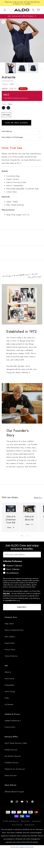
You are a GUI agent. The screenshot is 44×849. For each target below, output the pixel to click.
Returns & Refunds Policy (14, 630)
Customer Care (11, 617)
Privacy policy (36, 821)
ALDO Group (10, 691)
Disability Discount (11, 762)
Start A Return (10, 636)
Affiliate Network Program (14, 791)
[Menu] (4, 10)
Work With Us (10, 785)
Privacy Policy (10, 649)
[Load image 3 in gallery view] (33, 68)
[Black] (4, 109)
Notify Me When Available (16, 122)
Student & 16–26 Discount (15, 769)
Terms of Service (11, 656)
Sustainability (9, 685)
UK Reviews (9, 704)
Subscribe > (22, 607)
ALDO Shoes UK (14, 821)
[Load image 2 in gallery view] (22, 68)
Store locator (10, 678)
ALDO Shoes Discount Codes (16, 743)
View (9, 527)
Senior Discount (11, 775)
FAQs (7, 698)
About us (8, 672)
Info (6, 665)
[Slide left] (2, 68)
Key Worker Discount (12, 756)
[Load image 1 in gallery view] (11, 68)
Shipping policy (29, 825)
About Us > (38, 497)
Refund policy (25, 821)
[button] (33, 10)
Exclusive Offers (11, 736)
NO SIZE (7, 115)
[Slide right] (41, 68)
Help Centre (9, 623)
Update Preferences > (13, 720)
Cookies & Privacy (12, 714)
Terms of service (17, 825)
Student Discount (11, 750)
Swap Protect (10, 643)
